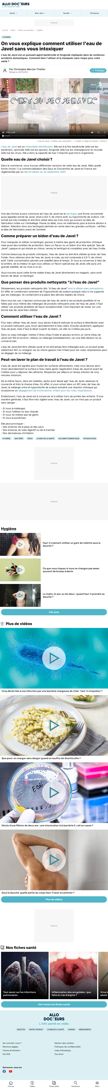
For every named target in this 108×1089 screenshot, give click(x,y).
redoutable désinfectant (39, 146)
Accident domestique (68, 438)
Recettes (21, 1029)
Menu (97, 1086)
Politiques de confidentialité (68, 1046)
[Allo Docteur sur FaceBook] (4, 1071)
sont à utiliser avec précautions (85, 288)
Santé (12, 13)
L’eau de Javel (9, 146)
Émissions (94, 13)
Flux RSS (6, 1054)
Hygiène (40, 30)
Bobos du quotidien (26, 30)
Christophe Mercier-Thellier (29, 69)
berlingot (71, 213)
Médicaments (85, 1029)
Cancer (71, 1029)
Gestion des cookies (64, 1043)
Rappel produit (36, 1029)
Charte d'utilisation (11, 1050)
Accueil (5, 30)
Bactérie (19, 438)
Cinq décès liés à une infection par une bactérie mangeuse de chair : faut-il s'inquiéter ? (52, 691)
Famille (66, 13)
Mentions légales (10, 1046)
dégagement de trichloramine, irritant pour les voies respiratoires (55, 390)
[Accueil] (54, 1019)
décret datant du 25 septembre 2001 (44, 171)
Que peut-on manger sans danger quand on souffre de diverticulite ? (41, 758)
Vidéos (32, 1086)
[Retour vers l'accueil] (54, 4)
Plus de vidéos (19, 624)
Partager (100, 70)
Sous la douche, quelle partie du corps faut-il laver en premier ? (38, 892)
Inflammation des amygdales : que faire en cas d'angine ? (71, 994)
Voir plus (54, 612)
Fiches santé (54, 1086)
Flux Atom (59, 1054)
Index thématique (63, 1050)
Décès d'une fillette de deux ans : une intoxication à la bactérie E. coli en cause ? (47, 825)
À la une (11, 1086)
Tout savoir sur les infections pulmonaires (19, 994)
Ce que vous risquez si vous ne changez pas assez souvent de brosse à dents (71, 570)
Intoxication (90, 438)
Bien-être (39, 13)
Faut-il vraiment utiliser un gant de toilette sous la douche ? (71, 544)
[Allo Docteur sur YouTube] (10, 1071)
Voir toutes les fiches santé (54, 1004)
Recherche (76, 1086)
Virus (29, 438)
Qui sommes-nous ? (12, 1043)
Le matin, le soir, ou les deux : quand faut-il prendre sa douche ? (73, 595)
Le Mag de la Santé (45, 438)
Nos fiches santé (21, 947)
